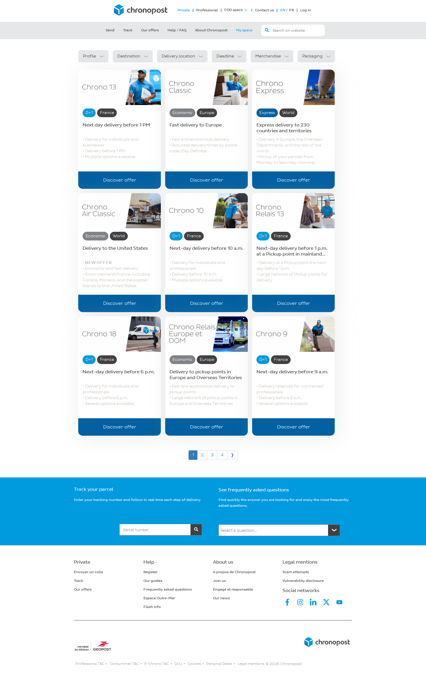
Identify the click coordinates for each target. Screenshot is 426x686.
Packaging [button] (312, 56)
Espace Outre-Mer (159, 598)
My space (244, 30)
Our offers (150, 30)
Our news (221, 598)
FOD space (233, 10)
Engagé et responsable (233, 589)
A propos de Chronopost (234, 572)
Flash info (152, 607)
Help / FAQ (177, 30)
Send (110, 30)
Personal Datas (219, 664)
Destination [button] (128, 56)
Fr (291, 10)
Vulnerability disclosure (303, 581)
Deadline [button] (225, 56)
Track (127, 30)
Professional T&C (89, 664)
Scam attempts (296, 572)
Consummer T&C (124, 664)
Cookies (194, 664)
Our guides (152, 581)
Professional (207, 10)
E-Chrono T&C (156, 664)
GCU (178, 664)
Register (150, 572)
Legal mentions (251, 664)
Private (184, 10)
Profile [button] (89, 56)
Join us (219, 581)
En (282, 10)
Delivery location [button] (178, 56)
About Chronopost (211, 30)
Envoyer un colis (88, 572)
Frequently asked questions (167, 589)
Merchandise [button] (268, 56)
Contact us (264, 10)
